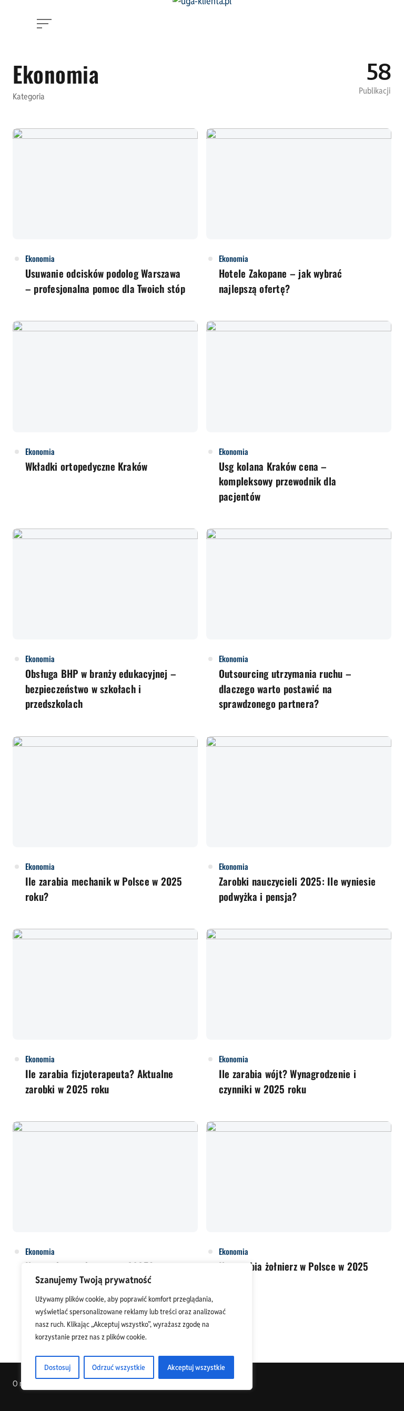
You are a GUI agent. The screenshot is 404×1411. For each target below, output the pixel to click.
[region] (136, 1326)
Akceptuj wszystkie (196, 1367)
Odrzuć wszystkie (118, 1367)
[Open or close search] (360, 23)
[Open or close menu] (45, 24)
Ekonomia (40, 258)
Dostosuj (57, 1367)
